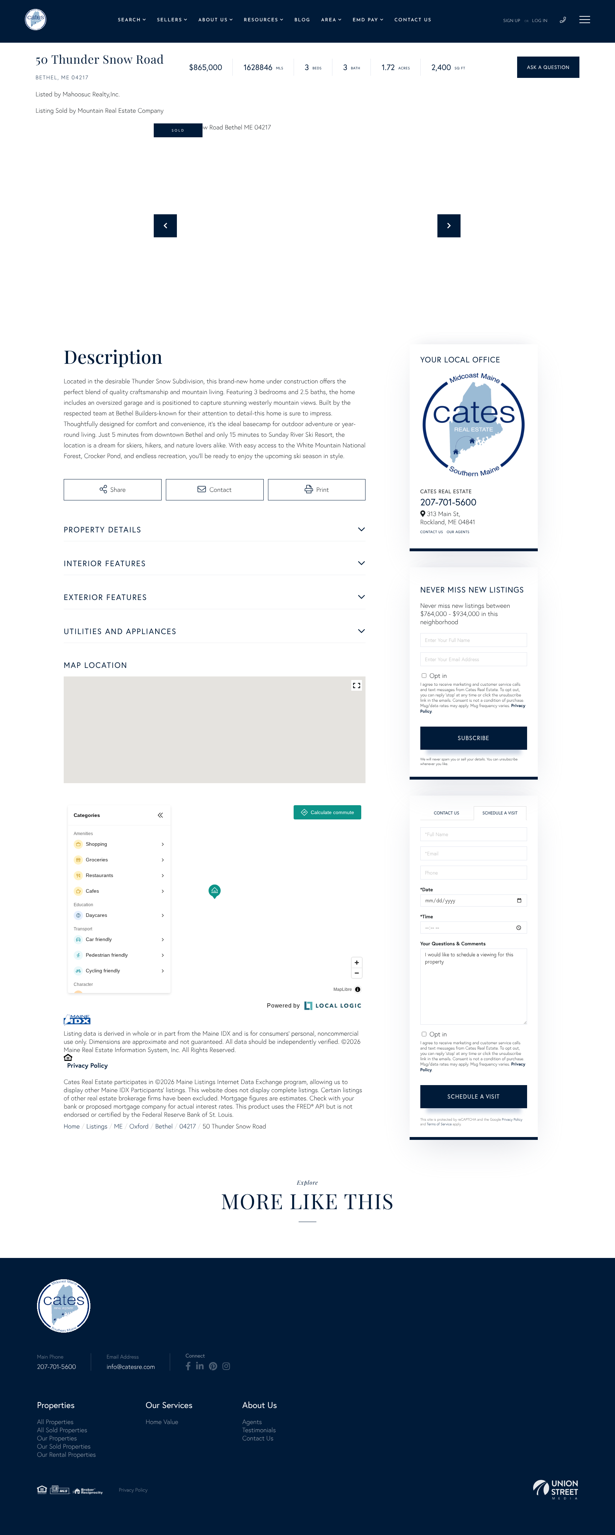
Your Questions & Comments (453, 943)
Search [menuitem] (129, 20)
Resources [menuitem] (261, 20)
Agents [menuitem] (252, 1422)
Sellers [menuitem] (169, 20)
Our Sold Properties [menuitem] (64, 1446)
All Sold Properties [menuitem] (62, 1430)
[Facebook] (188, 1366)
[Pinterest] (213, 1366)
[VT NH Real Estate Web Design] (555, 1489)
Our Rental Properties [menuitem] (66, 1454)
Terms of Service (439, 1124)
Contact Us (431, 532)
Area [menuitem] (328, 20)
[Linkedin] (200, 1366)
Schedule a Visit (499, 813)
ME (118, 1126)
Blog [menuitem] (302, 20)
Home (72, 1126)
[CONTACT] (548, 67)
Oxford (139, 1126)
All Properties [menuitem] (55, 1422)
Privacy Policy (87, 1065)
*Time (426, 916)
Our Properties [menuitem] (57, 1438)
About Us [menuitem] (213, 20)
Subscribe (473, 738)
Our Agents (458, 532)
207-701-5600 (448, 502)
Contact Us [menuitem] (412, 20)
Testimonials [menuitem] (259, 1430)
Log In (539, 21)
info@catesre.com (130, 1367)
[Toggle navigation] (584, 19)
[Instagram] (226, 1366)
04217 (187, 1126)
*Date (426, 889)
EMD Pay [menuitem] (365, 20)
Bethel (164, 1126)
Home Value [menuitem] (162, 1422)
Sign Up (511, 21)
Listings (96, 1126)
